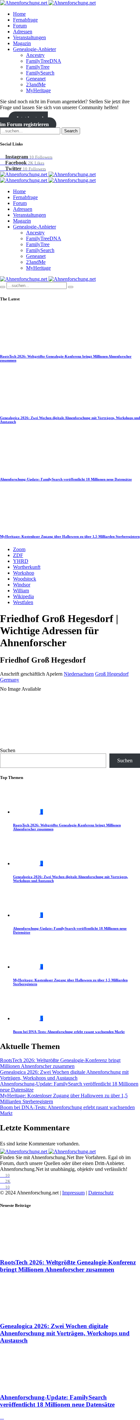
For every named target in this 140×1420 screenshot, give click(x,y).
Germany (9, 680)
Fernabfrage (25, 20)
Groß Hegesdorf (112, 674)
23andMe (36, 84)
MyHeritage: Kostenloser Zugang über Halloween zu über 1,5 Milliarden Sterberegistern (70, 536)
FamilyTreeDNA (43, 61)
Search (70, 130)
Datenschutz (101, 1192)
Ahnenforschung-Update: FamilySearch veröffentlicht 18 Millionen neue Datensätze (66, 479)
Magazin (22, 43)
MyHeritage (38, 90)
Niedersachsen (79, 674)
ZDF (18, 555)
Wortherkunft (26, 567)
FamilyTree (37, 67)
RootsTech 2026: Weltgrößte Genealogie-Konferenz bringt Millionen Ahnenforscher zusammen (60, 1063)
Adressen (22, 31)
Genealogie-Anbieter (34, 49)
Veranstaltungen (29, 37)
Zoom (19, 549)
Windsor (21, 584)
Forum (20, 25)
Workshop (23, 573)
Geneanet (36, 78)
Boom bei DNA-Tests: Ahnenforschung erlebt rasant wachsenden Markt (69, 1032)
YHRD (20, 561)
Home (19, 14)
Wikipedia (23, 596)
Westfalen (23, 602)
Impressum (73, 1192)
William (21, 590)
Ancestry (35, 55)
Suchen (7, 750)
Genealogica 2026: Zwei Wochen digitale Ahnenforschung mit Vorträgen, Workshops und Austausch (64, 1075)
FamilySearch (40, 73)
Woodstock (24, 579)
